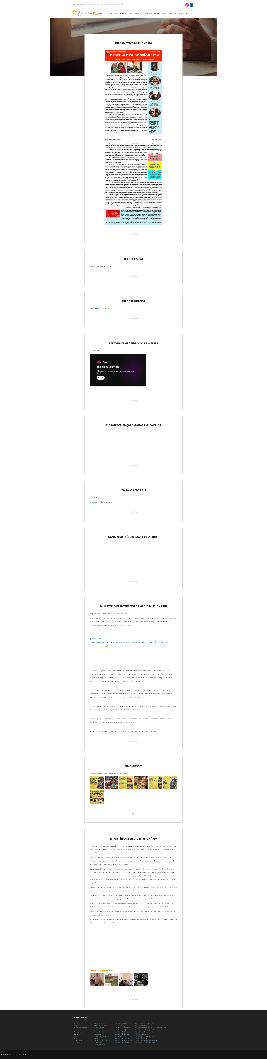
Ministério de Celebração (123, 1042)
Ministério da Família (122, 1038)
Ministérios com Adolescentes (145, 1042)
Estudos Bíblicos (99, 1044)
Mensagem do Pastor (126, 14)
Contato (77, 1042)
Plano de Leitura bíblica (102, 1040)
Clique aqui (93, 502)
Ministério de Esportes (142, 1026)
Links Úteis (98, 1042)
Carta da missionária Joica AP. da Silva (103, 642)
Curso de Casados (100, 1026)
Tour (174, 14)
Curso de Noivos (100, 1024)
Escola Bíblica (148, 14)
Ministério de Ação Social (123, 1040)
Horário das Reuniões (101, 1036)
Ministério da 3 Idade (122, 1032)
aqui (95, 266)
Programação (138, 14)
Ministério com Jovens (122, 1030)
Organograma (99, 1028)
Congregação (98, 1038)
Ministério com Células (122, 1028)
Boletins (77, 1034)
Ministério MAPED (141, 1038)
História (97, 1030)
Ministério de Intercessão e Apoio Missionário (150, 1028)
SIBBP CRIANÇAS (121, 1026)
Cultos (170, 14)
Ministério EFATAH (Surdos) (144, 1036)
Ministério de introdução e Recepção (147, 1030)
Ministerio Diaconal (141, 1034)
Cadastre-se (78, 1040)
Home (111, 14)
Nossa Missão (99, 1032)
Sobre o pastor (79, 1030)
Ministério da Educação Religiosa (122, 1035)
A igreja (76, 1026)
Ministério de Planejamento (144, 1032)
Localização (98, 1034)
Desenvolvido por (13, 1054)
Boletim (164, 14)
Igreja (116, 14)
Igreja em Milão (95, 638)
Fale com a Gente (183, 14)
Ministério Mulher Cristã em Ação (146, 1040)
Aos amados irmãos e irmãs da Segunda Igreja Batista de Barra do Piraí (141, 642)
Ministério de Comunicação (144, 1024)
